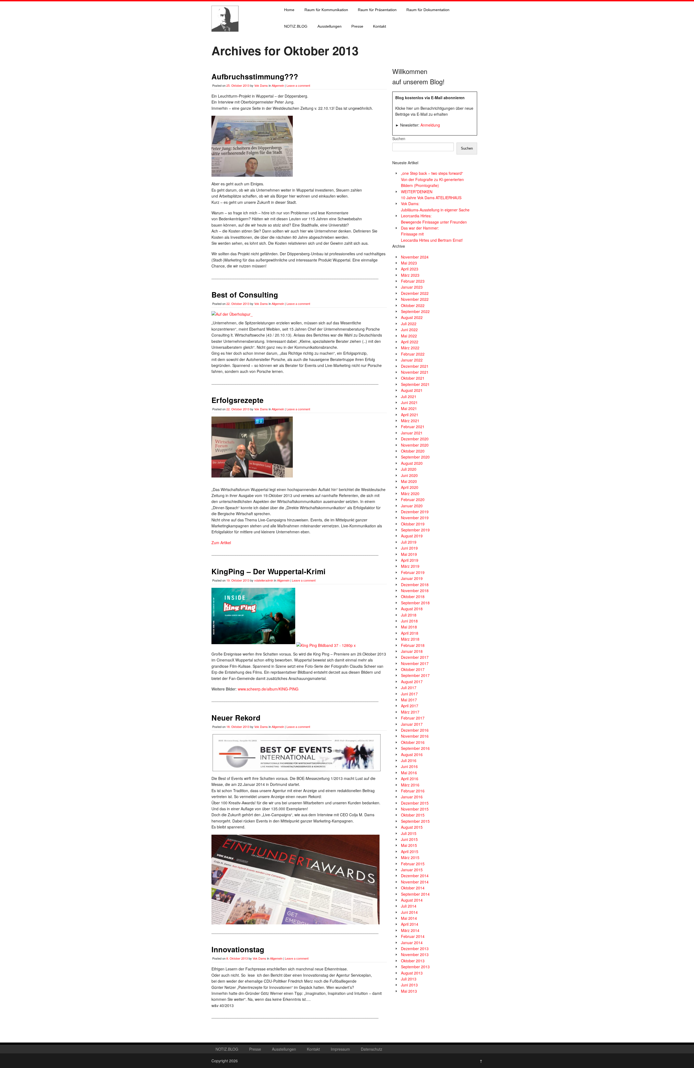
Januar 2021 (412, 432)
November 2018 (415, 590)
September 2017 (415, 675)
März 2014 (410, 930)
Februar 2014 (413, 936)
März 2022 (410, 347)
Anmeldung (430, 125)
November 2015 (415, 809)
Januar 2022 (412, 360)
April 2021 (409, 414)
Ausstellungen (329, 26)
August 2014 (412, 900)
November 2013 (415, 954)
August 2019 (412, 535)
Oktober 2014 (413, 887)
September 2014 (415, 894)
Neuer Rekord (236, 717)
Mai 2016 (409, 772)
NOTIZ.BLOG (295, 26)
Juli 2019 (408, 542)
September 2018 (415, 602)
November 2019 (415, 517)
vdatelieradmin (263, 580)
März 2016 (410, 785)
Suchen (398, 138)
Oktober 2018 (413, 596)
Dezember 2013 (415, 948)
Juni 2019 (409, 548)
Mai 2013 (409, 991)
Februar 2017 (413, 718)
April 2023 (409, 269)
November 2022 (415, 299)
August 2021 (412, 390)
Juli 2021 (408, 396)
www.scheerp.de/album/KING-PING (268, 689)
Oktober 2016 (413, 742)
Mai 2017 (409, 699)
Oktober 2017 (413, 669)
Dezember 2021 (415, 366)
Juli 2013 (408, 979)
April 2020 (409, 487)
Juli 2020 (408, 469)
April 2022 (409, 341)
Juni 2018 (409, 621)
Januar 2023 (412, 287)
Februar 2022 (413, 354)
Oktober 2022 (413, 305)
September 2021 (415, 384)
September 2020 (415, 457)
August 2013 (412, 973)
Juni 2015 (409, 839)
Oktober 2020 (413, 451)
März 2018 (410, 639)
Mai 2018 (409, 627)
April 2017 (409, 705)
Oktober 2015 (413, 815)
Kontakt (379, 26)
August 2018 (412, 608)
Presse (357, 26)
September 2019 (415, 530)
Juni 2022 (409, 329)
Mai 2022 (409, 335)
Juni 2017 (409, 693)
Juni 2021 (409, 402)
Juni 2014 (409, 912)
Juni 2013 (409, 985)
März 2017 (410, 712)
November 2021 (415, 372)
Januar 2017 (412, 724)
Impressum (340, 1049)
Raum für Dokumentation (427, 10)
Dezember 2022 (415, 293)
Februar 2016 (413, 790)
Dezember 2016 (415, 730)
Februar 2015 (413, 863)
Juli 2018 (408, 615)
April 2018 (409, 633)
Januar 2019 (412, 578)
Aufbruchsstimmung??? (254, 76)
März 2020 (410, 493)
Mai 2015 (409, 845)
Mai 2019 (409, 554)
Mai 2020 (409, 481)
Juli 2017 (408, 687)
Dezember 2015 (415, 803)
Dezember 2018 (415, 584)
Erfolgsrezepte (237, 400)
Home (289, 10)
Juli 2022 (408, 323)
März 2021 (410, 420)
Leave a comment (298, 85)
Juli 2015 (408, 833)
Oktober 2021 (413, 378)
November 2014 (415, 882)
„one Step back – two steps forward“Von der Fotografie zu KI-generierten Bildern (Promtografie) (432, 179)
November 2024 (415, 257)
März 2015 (410, 857)
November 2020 (415, 445)
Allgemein (278, 85)
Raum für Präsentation (377, 10)
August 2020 (412, 463)
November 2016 (415, 736)
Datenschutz (371, 1049)
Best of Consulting (244, 294)
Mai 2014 (409, 918)
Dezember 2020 (415, 438)
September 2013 (415, 966)
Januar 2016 (412, 796)
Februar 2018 (413, 645)
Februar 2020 (413, 499)
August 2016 (412, 754)
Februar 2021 (413, 426)
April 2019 (409, 560)
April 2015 (409, 851)
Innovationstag (237, 949)
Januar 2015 (412, 869)
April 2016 (409, 778)
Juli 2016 (408, 760)
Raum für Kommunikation (326, 10)
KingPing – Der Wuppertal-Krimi (268, 571)
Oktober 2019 (413, 524)
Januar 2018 (412, 651)
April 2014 (409, 924)
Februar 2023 (413, 281)
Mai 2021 (409, 408)
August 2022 (412, 317)
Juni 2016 (409, 766)
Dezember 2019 (415, 511)
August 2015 (412, 827)
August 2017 (412, 681)
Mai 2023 (409, 263)
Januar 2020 (412, 505)
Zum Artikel (221, 542)
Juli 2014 (408, 906)
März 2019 (410, 566)
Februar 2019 (413, 572)
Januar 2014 (412, 942)
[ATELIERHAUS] (225, 37)
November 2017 (415, 663)
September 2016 (415, 748)
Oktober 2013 (413, 960)
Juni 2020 (409, 475)
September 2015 (415, 821)
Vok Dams (261, 85)
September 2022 (415, 311)
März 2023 (410, 275)
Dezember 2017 (415, 657)
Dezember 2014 (415, 875)
